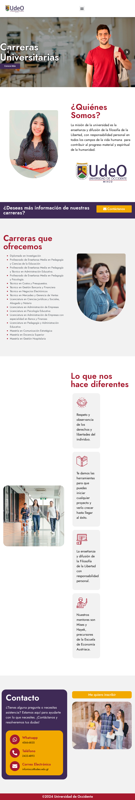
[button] (82, 8)
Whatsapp (30, 737)
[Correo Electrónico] (15, 766)
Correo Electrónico (36, 764)
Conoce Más (10, 66)
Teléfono (28, 751)
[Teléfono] (15, 753)
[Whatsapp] (15, 739)
